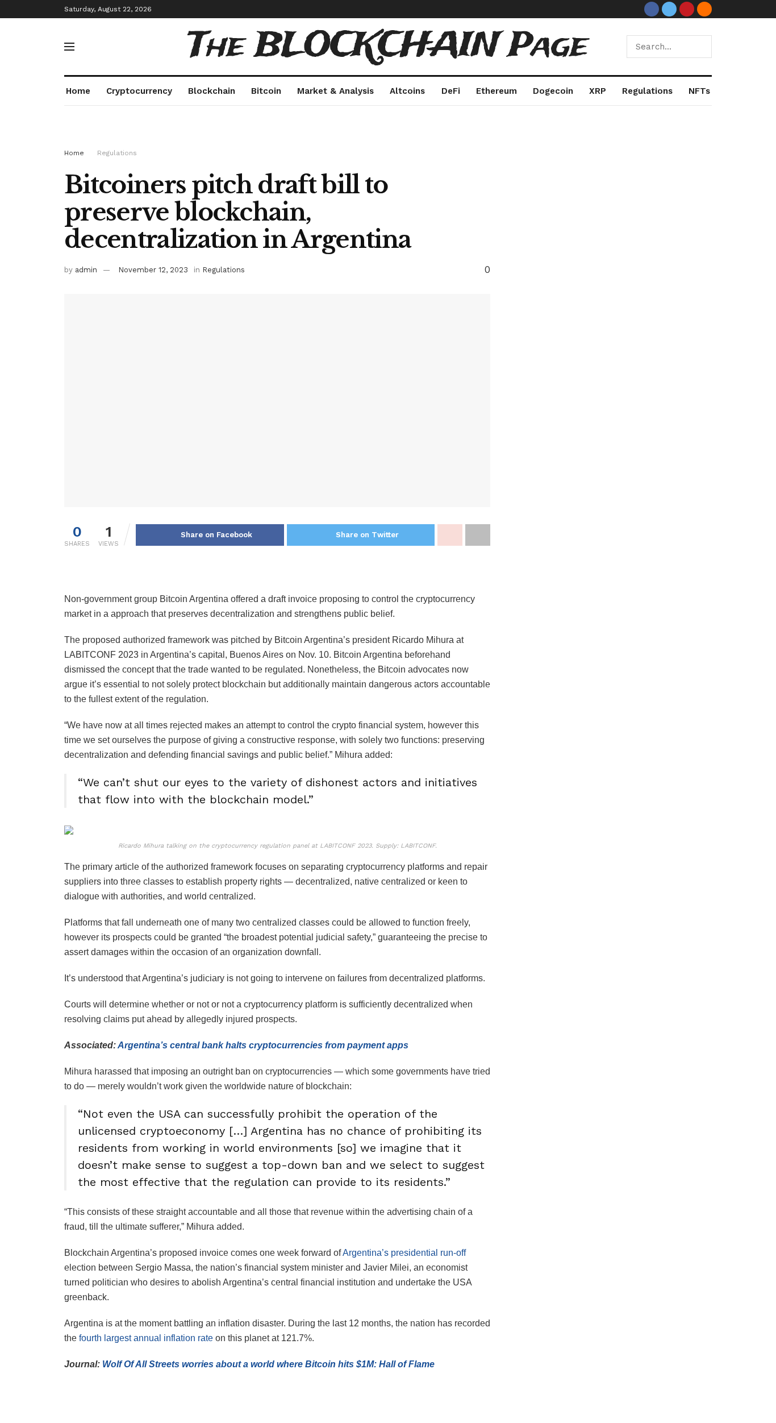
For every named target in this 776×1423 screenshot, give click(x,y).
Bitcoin (266, 91)
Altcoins (407, 91)
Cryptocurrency (139, 91)
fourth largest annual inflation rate (146, 1338)
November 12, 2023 (153, 269)
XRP (597, 91)
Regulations (647, 91)
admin (86, 269)
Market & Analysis (335, 91)
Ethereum (496, 91)
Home (78, 91)
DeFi (450, 91)
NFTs (699, 91)
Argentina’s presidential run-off (404, 1253)
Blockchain (211, 91)
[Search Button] (701, 46)
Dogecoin (553, 91)
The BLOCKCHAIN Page (388, 47)
